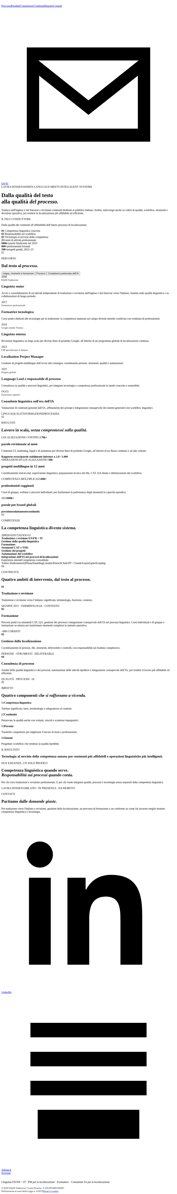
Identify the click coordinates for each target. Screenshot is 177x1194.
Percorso (6, 5)
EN (3, 183)
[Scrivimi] (88, 180)
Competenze (27, 5)
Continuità (39, 5)
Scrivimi (6, 1173)
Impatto (49, 5)
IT (7, 183)
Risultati (15, 5)
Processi (40, 273)
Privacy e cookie (50, 1191)
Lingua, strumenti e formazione (18, 273)
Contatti (57, 5)
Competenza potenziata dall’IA (63, 273)
